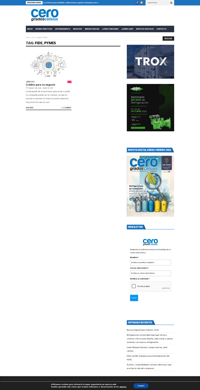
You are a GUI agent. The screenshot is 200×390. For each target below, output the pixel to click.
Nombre (134, 257)
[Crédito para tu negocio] (48, 64)
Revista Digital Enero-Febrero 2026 (143, 330)
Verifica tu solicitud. (140, 278)
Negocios (77, 29)
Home (28, 37)
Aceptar (141, 385)
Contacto (161, 29)
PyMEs (50, 42)
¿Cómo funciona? (110, 29)
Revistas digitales (145, 29)
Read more (29, 107)
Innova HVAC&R (92, 29)
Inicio (30, 29)
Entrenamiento (62, 29)
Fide (38, 42)
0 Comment (67, 107)
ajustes (123, 387)
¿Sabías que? (127, 29)
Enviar (134, 298)
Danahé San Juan (35, 88)
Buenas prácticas (43, 29)
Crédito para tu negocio (40, 84)
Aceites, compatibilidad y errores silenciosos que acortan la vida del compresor (149, 366)
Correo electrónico (139, 268)
